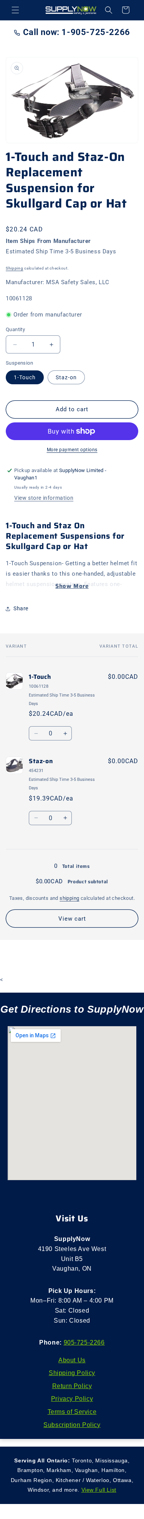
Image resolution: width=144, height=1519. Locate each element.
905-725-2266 (84, 1342)
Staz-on (66, 377)
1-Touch (25, 377)
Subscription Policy (71, 1425)
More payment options (72, 449)
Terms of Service (72, 1411)
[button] (15, 10)
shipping (69, 898)
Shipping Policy (72, 1373)
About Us (72, 1360)
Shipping (14, 268)
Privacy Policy (72, 1398)
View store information (43, 498)
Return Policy (72, 1386)
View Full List (98, 1490)
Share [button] (20, 608)
